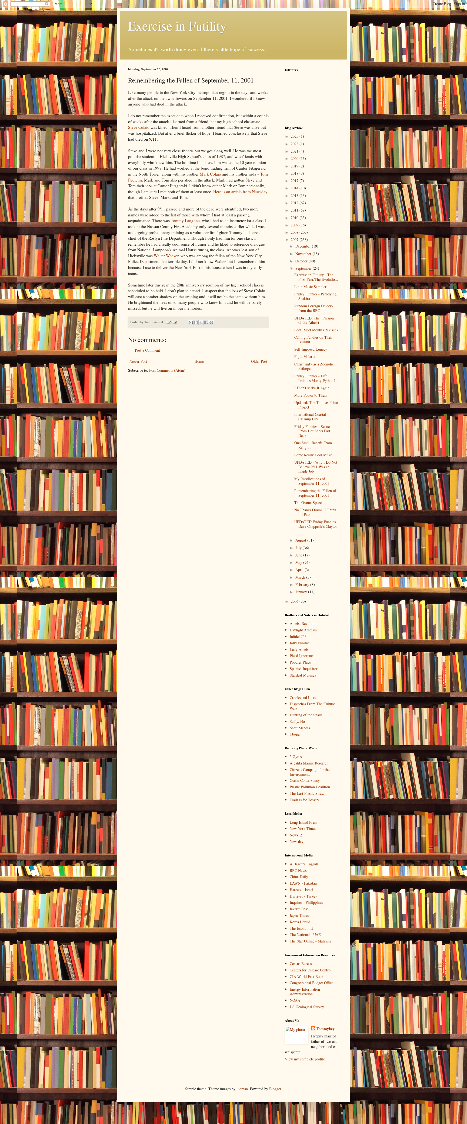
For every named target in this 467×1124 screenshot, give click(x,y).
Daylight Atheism (303, 629)
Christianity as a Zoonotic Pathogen (314, 366)
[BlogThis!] (196, 322)
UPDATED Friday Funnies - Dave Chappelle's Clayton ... (316, 526)
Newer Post (138, 361)
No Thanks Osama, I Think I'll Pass (315, 512)
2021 (295, 151)
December (303, 246)
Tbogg (295, 734)
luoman (242, 1088)
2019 (295, 166)
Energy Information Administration (305, 991)
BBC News (298, 870)
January (301, 591)
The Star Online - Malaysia (310, 941)
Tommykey (325, 1028)
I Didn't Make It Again (311, 387)
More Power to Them (310, 395)
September (304, 268)
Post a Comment (147, 350)
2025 (295, 136)
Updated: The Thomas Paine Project (316, 405)
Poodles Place (300, 662)
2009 (295, 225)
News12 (296, 835)
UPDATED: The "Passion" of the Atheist (314, 320)
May (299, 562)
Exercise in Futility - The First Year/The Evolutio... (316, 277)
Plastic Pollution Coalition (310, 786)
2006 (295, 601)
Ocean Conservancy (305, 780)
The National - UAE (305, 934)
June (299, 555)
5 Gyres (296, 756)
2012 (295, 202)
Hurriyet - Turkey (303, 896)
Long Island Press (303, 822)
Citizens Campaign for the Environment (309, 772)
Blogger (275, 1088)
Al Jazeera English (304, 863)
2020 (295, 158)
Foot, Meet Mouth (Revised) (316, 329)
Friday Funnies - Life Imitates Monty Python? (314, 378)
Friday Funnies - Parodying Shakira (315, 296)
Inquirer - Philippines (306, 902)
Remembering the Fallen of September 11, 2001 (315, 493)
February (302, 584)
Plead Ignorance (302, 655)
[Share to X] (201, 322)
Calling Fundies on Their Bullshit (313, 339)
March (300, 577)
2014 (295, 187)
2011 (295, 210)
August (301, 540)
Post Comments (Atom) (167, 370)
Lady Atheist (299, 649)
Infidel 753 (298, 636)
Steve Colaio (138, 127)
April (300, 569)
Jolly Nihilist (299, 642)
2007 (295, 239)
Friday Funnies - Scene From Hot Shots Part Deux (312, 431)
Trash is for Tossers (304, 799)
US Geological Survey (307, 1006)
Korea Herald (300, 921)
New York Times (303, 828)
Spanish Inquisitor (304, 668)
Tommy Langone (185, 220)
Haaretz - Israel (301, 889)
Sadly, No (297, 721)
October (302, 260)
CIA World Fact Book (306, 976)
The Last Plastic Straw (307, 793)
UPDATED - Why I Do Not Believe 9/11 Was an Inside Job (315, 467)
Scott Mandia (300, 727)
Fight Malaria (304, 356)
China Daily (299, 876)
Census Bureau (301, 963)
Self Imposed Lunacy (310, 349)
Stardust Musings (303, 675)
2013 (295, 195)
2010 (295, 217)
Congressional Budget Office (311, 982)
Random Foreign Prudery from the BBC (313, 308)
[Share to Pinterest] (211, 322)
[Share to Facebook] (206, 322)
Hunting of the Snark (306, 714)
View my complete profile (305, 1059)
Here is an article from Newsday (240, 191)
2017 (295, 180)
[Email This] (191, 322)
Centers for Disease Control (311, 970)
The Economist (301, 928)
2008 (295, 232)
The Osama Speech (308, 502)
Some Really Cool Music (313, 454)
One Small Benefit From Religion (313, 445)
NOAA (295, 1000)
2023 (295, 143)
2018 (295, 173)
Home (199, 361)
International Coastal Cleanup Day (310, 416)
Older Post (259, 361)
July (299, 547)
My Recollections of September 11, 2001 (311, 481)
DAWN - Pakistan (303, 883)
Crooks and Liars (303, 697)
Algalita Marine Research (309, 763)
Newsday (296, 841)
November (303, 253)
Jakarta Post (299, 908)
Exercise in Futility (177, 25)
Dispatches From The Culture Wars (312, 706)
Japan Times (299, 915)
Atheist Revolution (304, 623)
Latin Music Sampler (310, 286)
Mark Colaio (210, 174)
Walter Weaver (166, 255)
